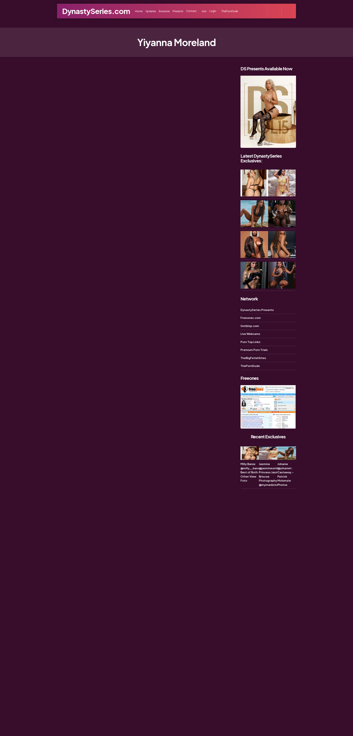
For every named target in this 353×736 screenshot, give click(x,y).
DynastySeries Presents (257, 309)
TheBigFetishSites (253, 358)
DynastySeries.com (96, 11)
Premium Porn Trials (254, 349)
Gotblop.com (249, 325)
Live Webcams (250, 333)
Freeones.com (250, 317)
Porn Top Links (250, 342)
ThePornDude (250, 365)
